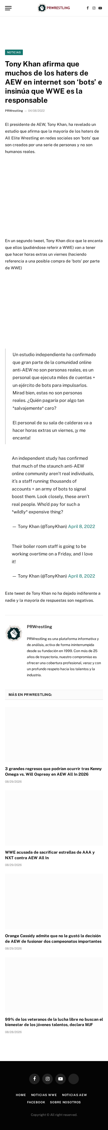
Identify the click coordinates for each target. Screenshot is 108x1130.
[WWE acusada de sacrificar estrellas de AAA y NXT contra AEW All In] (54, 818)
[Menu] (8, 8)
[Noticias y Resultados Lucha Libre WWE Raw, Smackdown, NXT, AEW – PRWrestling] (54, 8)
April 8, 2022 (81, 526)
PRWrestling (14, 110)
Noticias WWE (44, 1095)
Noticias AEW (74, 1095)
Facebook (36, 1102)
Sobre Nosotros (65, 1102)
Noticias (14, 52)
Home (21, 1095)
